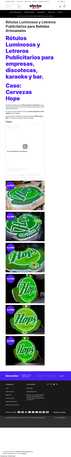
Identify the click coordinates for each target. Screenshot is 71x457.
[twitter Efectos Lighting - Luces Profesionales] (64, 1)
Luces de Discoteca (15, 12)
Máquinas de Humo (44, 1)
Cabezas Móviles (10, 1)
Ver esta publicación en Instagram (17, 151)
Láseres (35, 1)
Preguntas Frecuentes (11, 401)
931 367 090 (29, 388)
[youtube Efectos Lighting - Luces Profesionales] (62, 1)
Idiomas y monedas (59, 412)
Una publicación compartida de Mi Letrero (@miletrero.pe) (25, 175)
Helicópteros (41, 12)
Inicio (7, 388)
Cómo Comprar (10, 398)
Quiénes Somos (10, 391)
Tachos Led (20, 1)
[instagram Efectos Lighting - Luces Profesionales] (58, 1)
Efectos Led (28, 1)
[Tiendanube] (60, 418)
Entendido (24, 453)
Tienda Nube (11, 456)
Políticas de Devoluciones (12, 405)
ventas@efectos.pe (31, 391)
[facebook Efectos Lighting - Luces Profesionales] (60, 1)
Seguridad (8, 395)
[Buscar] (18, 6)
